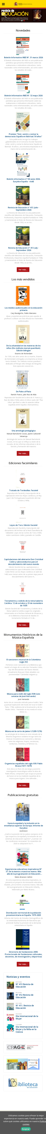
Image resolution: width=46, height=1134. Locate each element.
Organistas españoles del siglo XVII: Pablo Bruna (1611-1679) (23, 764)
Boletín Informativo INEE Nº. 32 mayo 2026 (23, 95)
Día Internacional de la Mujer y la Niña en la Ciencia (27, 1029)
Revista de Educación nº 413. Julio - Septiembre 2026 (23, 208)
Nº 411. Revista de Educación (25, 1006)
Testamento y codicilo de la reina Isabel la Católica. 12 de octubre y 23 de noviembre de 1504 (23, 603)
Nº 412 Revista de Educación (24, 996)
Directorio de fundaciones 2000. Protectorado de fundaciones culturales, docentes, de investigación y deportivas (23, 954)
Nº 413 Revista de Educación (24, 985)
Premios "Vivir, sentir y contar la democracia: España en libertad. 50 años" (23, 135)
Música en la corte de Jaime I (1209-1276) (23, 731)
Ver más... (23, 269)
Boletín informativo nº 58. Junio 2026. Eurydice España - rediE (23, 180)
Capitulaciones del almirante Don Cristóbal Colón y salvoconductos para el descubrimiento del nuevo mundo (23, 561)
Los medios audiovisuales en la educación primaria (23, 308)
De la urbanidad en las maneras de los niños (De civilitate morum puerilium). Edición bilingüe (23, 348)
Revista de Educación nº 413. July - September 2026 (23, 249)
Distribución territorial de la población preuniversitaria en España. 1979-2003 (23, 913)
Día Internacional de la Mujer (27, 1017)
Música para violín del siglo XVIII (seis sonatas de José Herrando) (23, 695)
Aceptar (26, 1129)
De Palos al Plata (23, 391)
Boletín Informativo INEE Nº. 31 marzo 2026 (23, 57)
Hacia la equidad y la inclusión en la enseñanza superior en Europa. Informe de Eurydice (23, 825)
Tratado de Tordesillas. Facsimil (23, 490)
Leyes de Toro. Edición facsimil (23, 525)
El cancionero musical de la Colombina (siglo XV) (23, 660)
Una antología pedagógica (24, 430)
